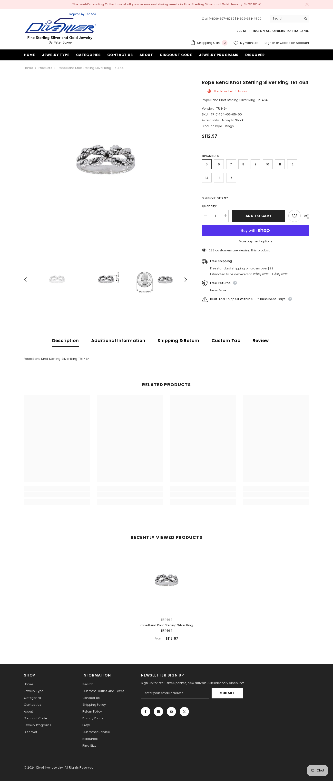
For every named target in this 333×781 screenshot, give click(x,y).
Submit (227, 693)
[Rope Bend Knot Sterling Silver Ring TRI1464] (166, 580)
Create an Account (294, 43)
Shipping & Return (178, 340)
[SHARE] (305, 216)
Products (45, 68)
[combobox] (286, 18)
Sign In (269, 43)
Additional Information (118, 340)
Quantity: (209, 206)
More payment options (255, 241)
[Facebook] (145, 711)
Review (261, 340)
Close (307, 4)
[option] (105, 160)
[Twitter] (184, 711)
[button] (25, 279)
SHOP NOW (252, 4)
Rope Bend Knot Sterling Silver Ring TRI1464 (166, 628)
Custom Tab (226, 340)
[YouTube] (171, 711)
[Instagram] (158, 711)
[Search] (289, 18)
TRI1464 (222, 108)
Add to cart (258, 215)
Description (65, 340)
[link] (57, 494)
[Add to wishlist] (294, 216)
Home (28, 68)
